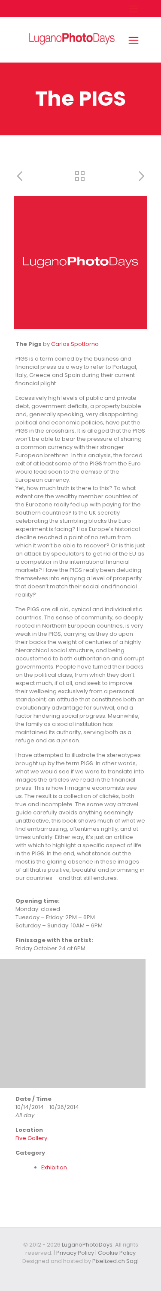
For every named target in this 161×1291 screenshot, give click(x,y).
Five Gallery (31, 1138)
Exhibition (54, 1167)
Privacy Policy (75, 1253)
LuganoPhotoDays (87, 1245)
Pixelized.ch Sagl (115, 1261)
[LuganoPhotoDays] (72, 58)
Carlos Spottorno (75, 344)
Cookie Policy (117, 1253)
